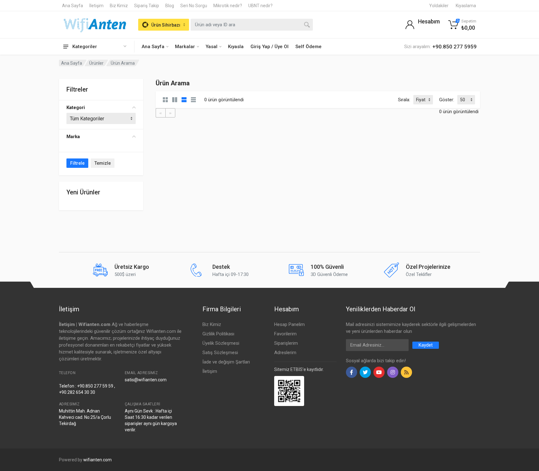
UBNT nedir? (260, 5)
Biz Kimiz (119, 5)
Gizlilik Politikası (218, 334)
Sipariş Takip (146, 5)
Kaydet (426, 345)
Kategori (75, 107)
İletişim (96, 5)
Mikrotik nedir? (227, 5)
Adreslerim (285, 352)
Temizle (103, 163)
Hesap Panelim (289, 324)
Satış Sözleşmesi (220, 352)
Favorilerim (285, 334)
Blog (169, 5)
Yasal (211, 46)
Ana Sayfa (72, 5)
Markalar (185, 46)
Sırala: (404, 100)
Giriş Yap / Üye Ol (269, 46)
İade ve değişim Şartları (226, 362)
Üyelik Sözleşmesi (220, 343)
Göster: (446, 100)
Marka (73, 136)
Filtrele (77, 163)
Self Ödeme (308, 46)
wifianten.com (97, 459)
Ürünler (96, 63)
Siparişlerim (286, 343)
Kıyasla (236, 46)
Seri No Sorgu (193, 5)
